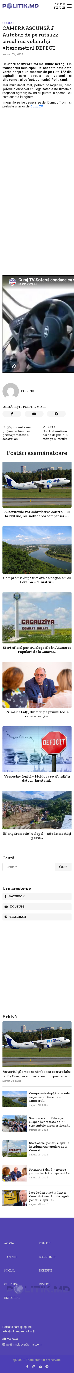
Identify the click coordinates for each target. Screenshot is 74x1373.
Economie (47, 1257)
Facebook (16, 896)
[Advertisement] (37, 147)
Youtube (17, 906)
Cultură (11, 1284)
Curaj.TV (36, 106)
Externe (45, 1270)
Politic (45, 1243)
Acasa (9, 1243)
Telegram (17, 917)
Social (8, 23)
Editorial (12, 1298)
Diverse (45, 1284)
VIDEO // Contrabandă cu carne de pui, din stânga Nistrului (56, 433)
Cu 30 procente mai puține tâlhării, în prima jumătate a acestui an (17, 433)
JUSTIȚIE (10, 1257)
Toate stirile (59, 5)
